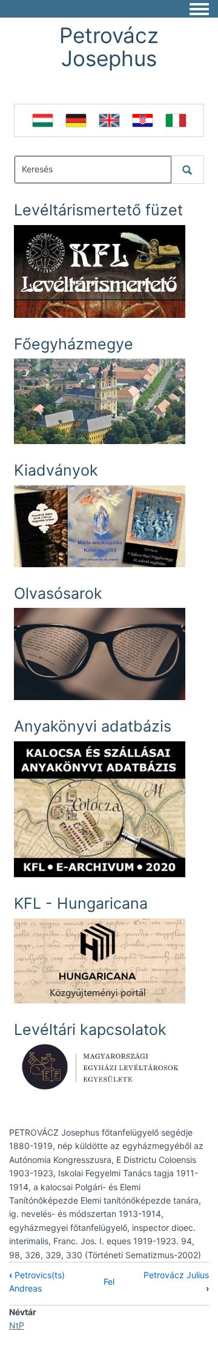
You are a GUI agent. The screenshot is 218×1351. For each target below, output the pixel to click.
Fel (109, 1281)
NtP (16, 1325)
